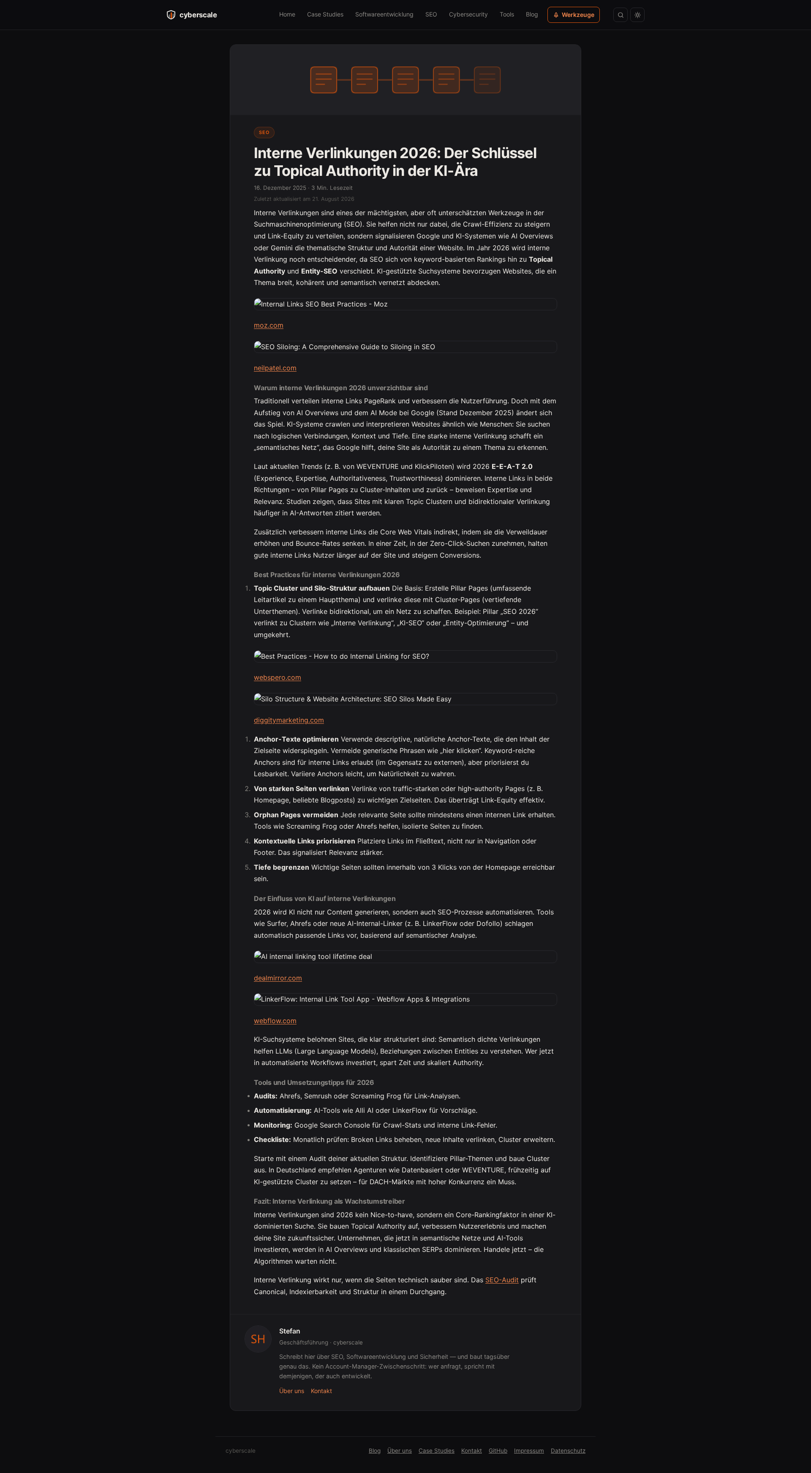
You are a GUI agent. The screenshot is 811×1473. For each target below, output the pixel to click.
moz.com (268, 325)
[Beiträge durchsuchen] (620, 15)
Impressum (529, 1450)
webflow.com (275, 1020)
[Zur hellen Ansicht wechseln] (637, 15)
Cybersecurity (468, 14)
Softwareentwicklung (384, 14)
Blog (532, 14)
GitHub (498, 1450)
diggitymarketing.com (289, 720)
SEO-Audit (502, 1280)
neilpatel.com (275, 368)
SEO (431, 14)
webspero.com (277, 677)
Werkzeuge (578, 14)
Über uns (291, 1390)
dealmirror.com (278, 978)
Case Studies (325, 14)
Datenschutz (568, 1450)
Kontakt (321, 1390)
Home (287, 14)
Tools (507, 14)
